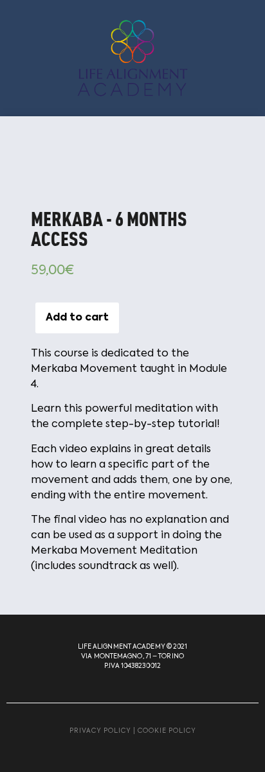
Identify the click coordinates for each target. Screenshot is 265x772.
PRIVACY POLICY (100, 731)
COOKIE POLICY (167, 731)
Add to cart (77, 318)
